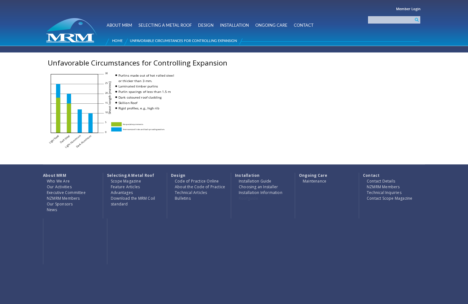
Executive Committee (66, 192)
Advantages (122, 192)
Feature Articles (125, 187)
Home (117, 41)
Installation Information (260, 192)
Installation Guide (255, 181)
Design (206, 25)
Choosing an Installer (258, 187)
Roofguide (248, 198)
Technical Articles (191, 192)
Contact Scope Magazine (389, 198)
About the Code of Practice (200, 187)
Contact (304, 25)
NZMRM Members (63, 198)
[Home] (72, 27)
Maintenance (314, 181)
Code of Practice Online (197, 181)
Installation (234, 25)
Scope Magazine (126, 181)
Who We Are (58, 181)
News (52, 209)
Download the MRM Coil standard (133, 201)
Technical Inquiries (384, 192)
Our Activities (59, 187)
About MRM (119, 25)
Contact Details (381, 181)
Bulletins (183, 198)
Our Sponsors (60, 204)
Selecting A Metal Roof (165, 25)
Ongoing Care (271, 25)
